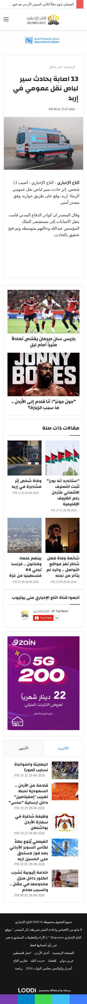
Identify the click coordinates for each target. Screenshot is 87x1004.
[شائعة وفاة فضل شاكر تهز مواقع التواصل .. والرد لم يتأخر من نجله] (62, 535)
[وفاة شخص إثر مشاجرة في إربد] (24, 458)
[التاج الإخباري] (43, 19)
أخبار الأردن (41, 953)
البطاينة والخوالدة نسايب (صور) (31, 767)
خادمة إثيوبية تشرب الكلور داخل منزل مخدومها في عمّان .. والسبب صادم (28, 881)
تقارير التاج (20, 960)
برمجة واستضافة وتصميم (54, 990)
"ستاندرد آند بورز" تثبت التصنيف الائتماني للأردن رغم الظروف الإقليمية (63, 492)
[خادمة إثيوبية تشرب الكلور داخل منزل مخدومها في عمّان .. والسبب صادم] (65, 878)
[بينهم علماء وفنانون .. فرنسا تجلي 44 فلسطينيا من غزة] (24, 535)
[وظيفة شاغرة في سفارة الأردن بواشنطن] (65, 822)
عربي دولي (66, 960)
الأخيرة (63, 748)
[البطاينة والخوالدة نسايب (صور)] (65, 770)
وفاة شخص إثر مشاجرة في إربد (27, 483)
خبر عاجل (55, 67)
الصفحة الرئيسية (63, 953)
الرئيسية (70, 67)
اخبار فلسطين (22, 953)
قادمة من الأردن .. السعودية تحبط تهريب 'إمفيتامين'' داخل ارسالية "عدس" (28, 794)
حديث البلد (38, 960)
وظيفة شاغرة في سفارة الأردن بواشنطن (31, 822)
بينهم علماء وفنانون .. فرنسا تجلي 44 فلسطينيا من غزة (25, 566)
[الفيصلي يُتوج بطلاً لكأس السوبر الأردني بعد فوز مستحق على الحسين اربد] (65, 847)
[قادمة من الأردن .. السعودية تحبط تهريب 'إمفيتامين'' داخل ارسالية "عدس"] (65, 791)
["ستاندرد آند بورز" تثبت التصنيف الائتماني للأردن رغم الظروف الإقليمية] (62, 458)
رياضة (19, 968)
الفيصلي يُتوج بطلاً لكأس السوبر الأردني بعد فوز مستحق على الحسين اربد (28, 850)
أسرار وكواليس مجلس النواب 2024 (49, 968)
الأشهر (24, 748)
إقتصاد (52, 960)
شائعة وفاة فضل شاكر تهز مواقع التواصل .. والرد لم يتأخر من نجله (63, 566)
